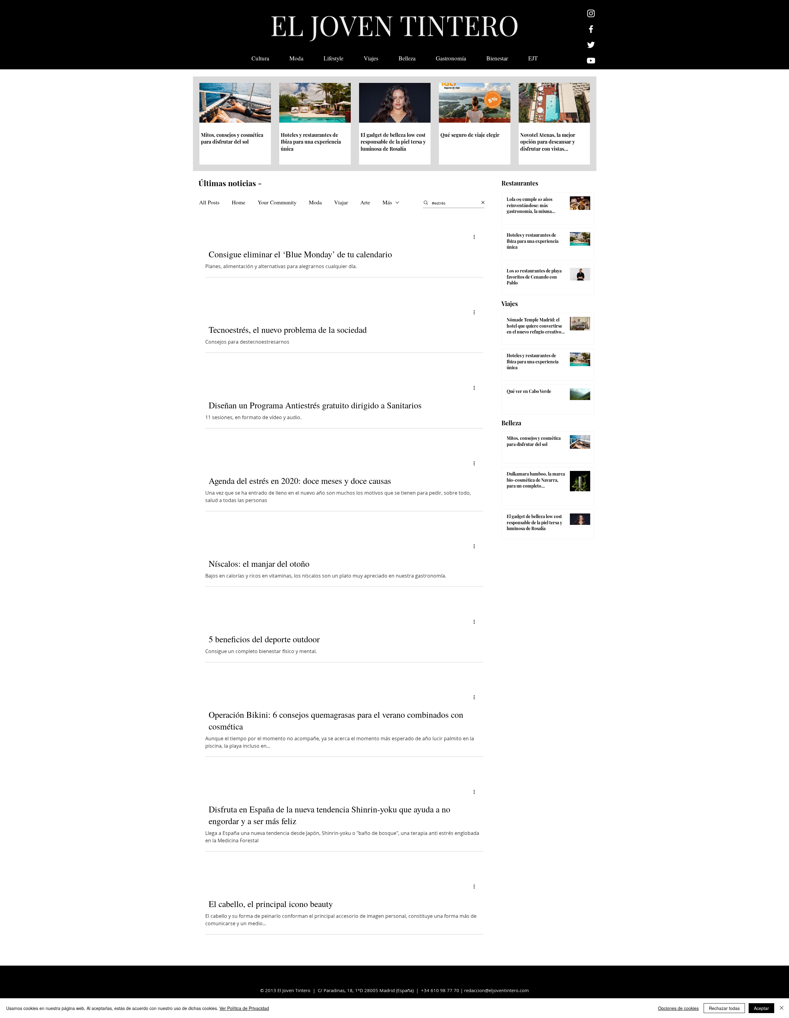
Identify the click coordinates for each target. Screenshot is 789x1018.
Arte (365, 202)
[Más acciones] (476, 236)
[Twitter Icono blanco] (591, 45)
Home (238, 202)
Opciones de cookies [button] (678, 1008)
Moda (315, 202)
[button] (533, 58)
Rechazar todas (724, 1008)
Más (387, 202)
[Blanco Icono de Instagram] (591, 13)
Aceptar (761, 1008)
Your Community (277, 202)
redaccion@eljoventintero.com (496, 990)
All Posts (209, 202)
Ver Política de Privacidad (244, 1008)
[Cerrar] (781, 1008)
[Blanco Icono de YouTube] (591, 60)
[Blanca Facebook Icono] (591, 29)
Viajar (341, 202)
